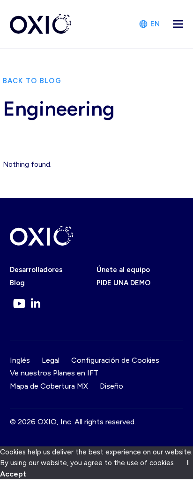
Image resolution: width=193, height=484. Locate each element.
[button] (178, 24)
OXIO (47, 421)
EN (155, 24)
